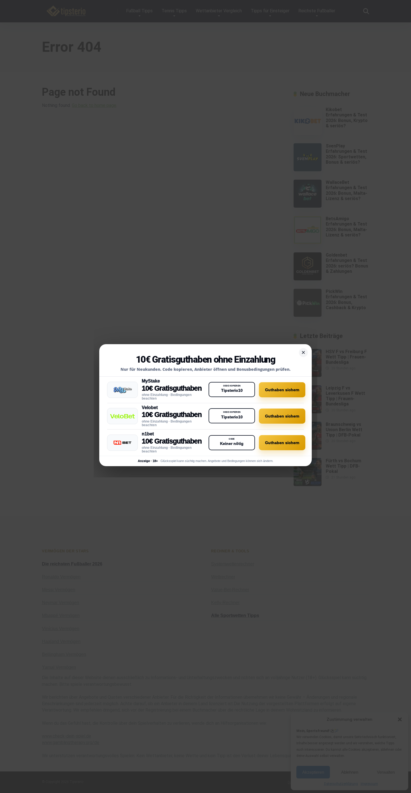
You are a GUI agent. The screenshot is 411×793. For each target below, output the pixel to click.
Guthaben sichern (282, 390)
